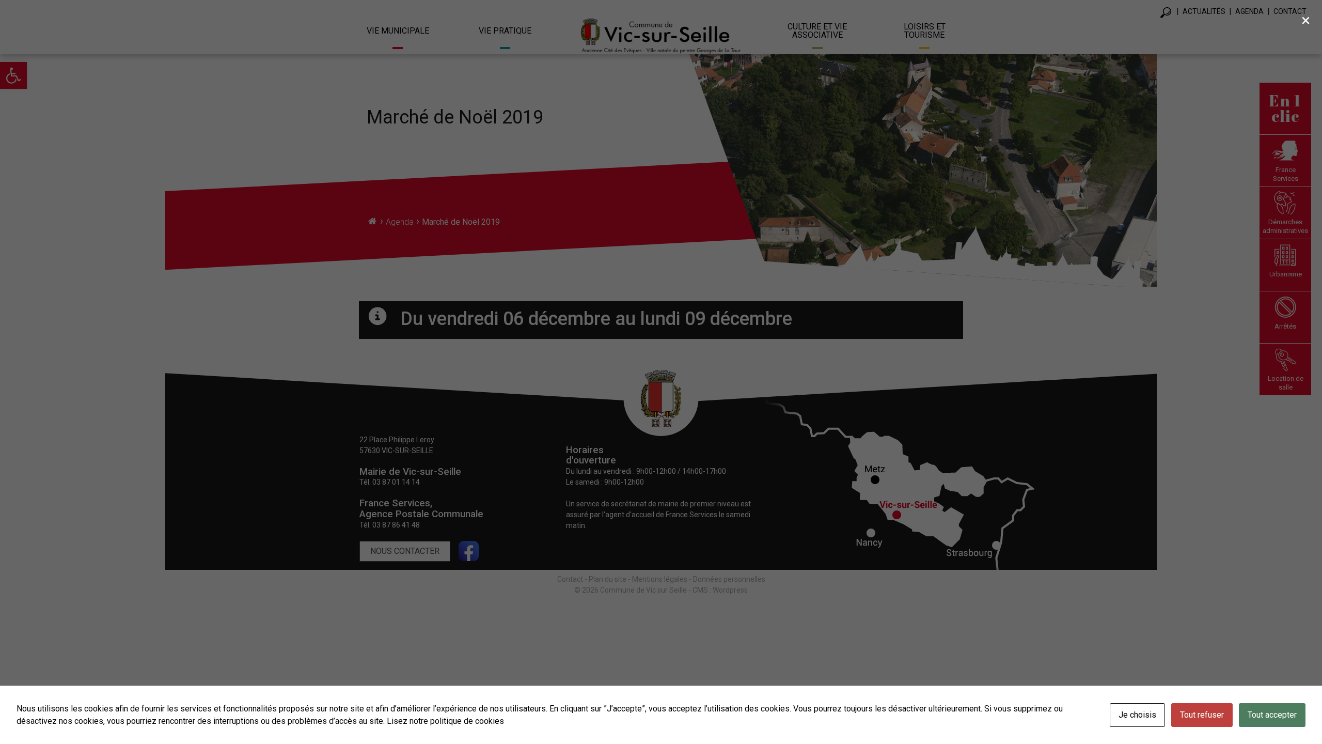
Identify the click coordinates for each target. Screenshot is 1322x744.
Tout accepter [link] (1272, 715)
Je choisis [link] (1137, 715)
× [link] (1305, 20)
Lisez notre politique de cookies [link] (445, 721)
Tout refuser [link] (1202, 715)
